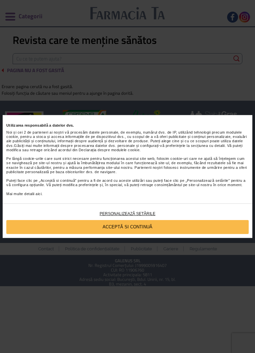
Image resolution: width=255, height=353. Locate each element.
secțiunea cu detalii (208, 146)
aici (39, 194)
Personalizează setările (127, 213)
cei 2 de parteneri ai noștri (41, 132)
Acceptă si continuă (127, 226)
